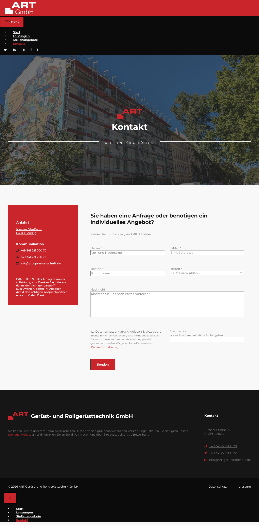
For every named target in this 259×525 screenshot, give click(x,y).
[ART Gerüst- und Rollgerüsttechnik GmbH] (20, 8)
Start (16, 32)
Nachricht (97, 289)
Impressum (243, 486)
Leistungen (21, 36)
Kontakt (19, 44)
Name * (96, 248)
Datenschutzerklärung (105, 347)
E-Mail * (175, 248)
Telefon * (96, 269)
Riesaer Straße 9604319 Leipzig (29, 231)
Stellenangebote (25, 40)
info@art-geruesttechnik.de (40, 263)
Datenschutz (218, 486)
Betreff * (176, 269)
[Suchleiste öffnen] (7, 53)
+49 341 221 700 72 (33, 257)
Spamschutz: (179, 331)
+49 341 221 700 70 (33, 250)
